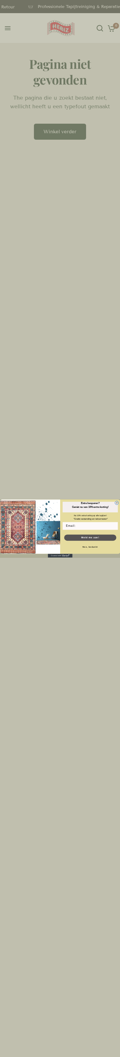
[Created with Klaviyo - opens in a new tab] (60, 556)
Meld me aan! (90, 537)
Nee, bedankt (90, 547)
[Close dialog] (117, 503)
